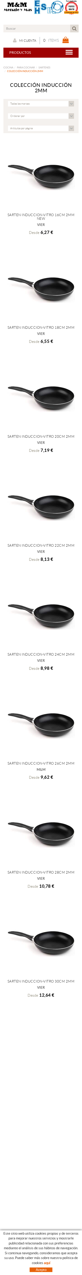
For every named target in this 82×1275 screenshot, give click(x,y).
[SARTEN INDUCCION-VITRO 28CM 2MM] (41, 833)
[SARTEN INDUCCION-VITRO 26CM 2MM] (41, 724)
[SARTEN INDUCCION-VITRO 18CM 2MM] (41, 288)
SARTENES (44, 67)
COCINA (8, 67)
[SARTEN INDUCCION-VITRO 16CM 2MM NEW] (41, 175)
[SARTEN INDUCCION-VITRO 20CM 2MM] (41, 397)
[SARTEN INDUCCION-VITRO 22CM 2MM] (41, 506)
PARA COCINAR (26, 67)
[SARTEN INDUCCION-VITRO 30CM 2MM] (41, 942)
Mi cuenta (27, 40)
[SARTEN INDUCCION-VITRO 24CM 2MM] (41, 615)
